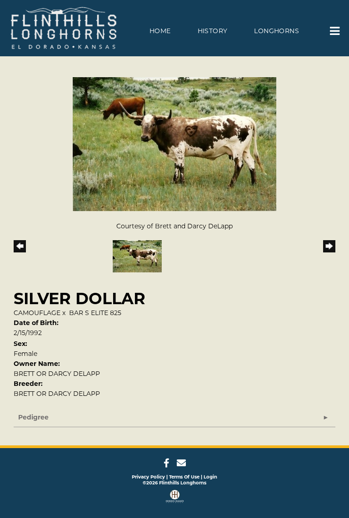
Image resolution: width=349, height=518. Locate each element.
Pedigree (33, 417)
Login (210, 477)
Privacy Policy (148, 477)
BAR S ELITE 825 (95, 313)
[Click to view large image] (174, 143)
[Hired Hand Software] (175, 497)
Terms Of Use (184, 477)
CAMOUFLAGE (37, 313)
